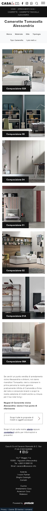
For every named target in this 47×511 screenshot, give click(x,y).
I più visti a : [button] (31, 40)
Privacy (4, 509)
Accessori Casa (23, 491)
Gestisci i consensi (24, 509)
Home (13, 9)
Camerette (12, 12)
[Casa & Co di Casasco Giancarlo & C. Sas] (11, 3)
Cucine (23, 486)
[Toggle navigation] (43, 3)
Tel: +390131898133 (23, 463)
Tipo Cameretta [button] (16, 40)
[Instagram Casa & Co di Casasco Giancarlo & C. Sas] (28, 3)
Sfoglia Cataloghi (23, 477)
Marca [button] (9, 34)
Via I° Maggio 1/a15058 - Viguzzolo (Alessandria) (23, 459)
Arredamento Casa (26, 9)
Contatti (23, 480)
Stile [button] (28, 34)
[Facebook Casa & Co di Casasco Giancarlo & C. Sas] (23, 3)
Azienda (23, 472)
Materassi (23, 494)
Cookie (11, 509)
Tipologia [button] (37, 34)
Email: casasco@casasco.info (23, 466)
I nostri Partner (23, 474)
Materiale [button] (19, 34)
